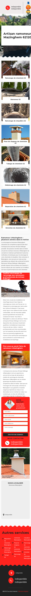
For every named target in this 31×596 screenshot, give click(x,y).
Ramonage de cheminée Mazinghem (26, 546)
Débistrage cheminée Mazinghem (6, 550)
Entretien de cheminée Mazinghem (26, 555)
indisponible (16, 7)
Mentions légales (23, 591)
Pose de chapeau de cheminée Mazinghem (16, 547)
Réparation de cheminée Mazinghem (6, 542)
